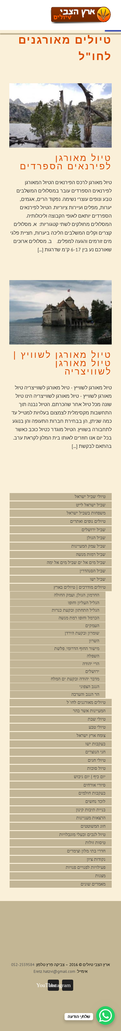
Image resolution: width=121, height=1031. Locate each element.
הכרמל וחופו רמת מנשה (79, 618)
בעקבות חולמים (91, 793)
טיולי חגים (96, 760)
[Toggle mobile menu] (47, 11)
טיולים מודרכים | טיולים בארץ (78, 587)
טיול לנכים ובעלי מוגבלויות (82, 834)
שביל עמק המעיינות (88, 546)
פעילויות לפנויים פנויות (85, 867)
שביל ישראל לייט (90, 505)
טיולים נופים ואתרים (87, 521)
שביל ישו (97, 579)
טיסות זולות (95, 842)
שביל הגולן (96, 537)
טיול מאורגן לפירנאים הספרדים (66, 162)
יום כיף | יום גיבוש (89, 776)
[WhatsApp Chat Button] (105, 1015)
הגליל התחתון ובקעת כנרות (75, 610)
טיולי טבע (97, 727)
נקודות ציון (96, 859)
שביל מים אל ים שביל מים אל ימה (76, 562)
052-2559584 (22, 964)
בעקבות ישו (95, 744)
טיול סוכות (96, 768)
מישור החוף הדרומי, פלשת (76, 648)
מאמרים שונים (93, 884)
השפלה (93, 656)
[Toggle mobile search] (36, 11)
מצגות (100, 875)
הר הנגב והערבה (85, 694)
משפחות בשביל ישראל (86, 513)
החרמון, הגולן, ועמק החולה (76, 595)
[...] (40, 249)
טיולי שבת (96, 719)
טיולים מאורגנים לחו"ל (86, 702)
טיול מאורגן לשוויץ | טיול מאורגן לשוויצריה (62, 363)
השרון (94, 640)
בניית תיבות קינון (90, 809)
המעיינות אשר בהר (89, 710)
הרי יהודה (91, 663)
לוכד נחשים (95, 801)
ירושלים (92, 671)
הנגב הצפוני (89, 686)
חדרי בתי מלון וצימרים (86, 851)
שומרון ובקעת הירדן (82, 633)
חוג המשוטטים (93, 826)
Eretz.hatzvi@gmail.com (54, 971)
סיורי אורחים (94, 785)
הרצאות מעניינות (90, 818)
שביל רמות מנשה (90, 554)
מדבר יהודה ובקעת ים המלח (75, 679)
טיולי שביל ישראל (90, 496)
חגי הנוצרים (95, 752)
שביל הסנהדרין (92, 571)
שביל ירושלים (93, 529)
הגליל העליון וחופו (83, 602)
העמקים (92, 625)
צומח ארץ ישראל (91, 735)
